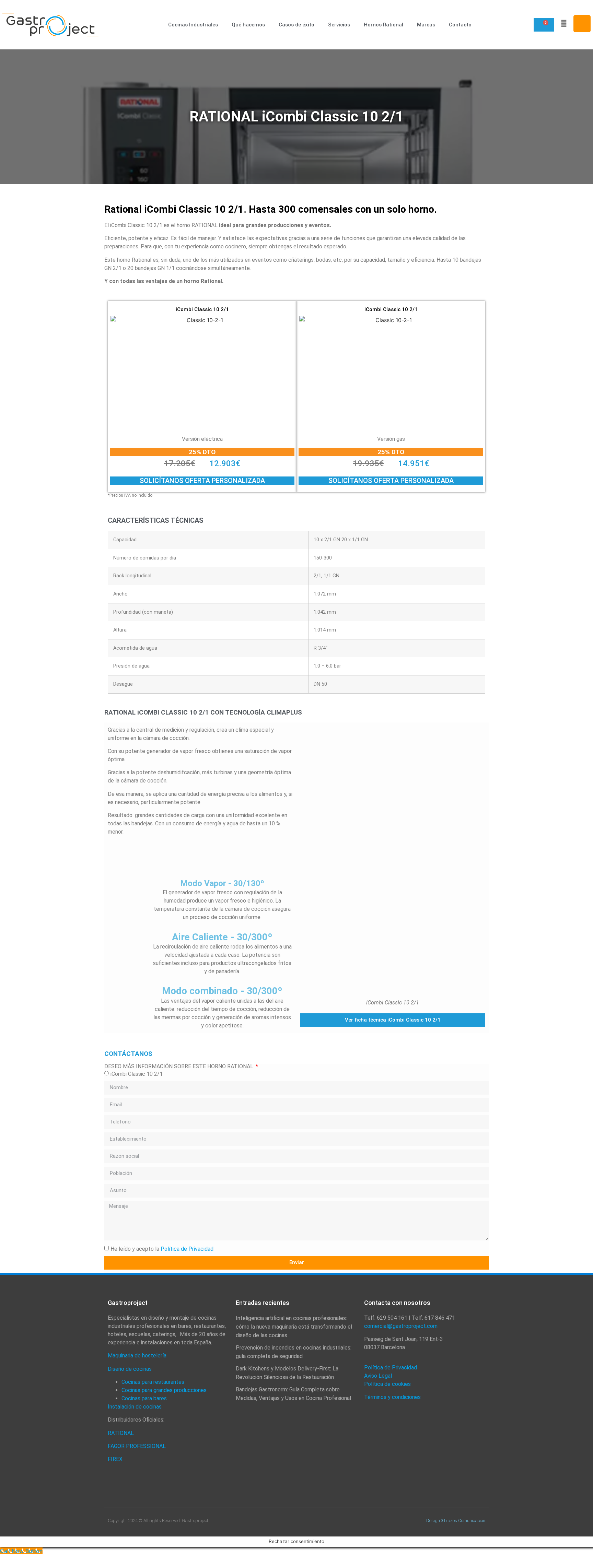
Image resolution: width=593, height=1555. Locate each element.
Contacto (460, 25)
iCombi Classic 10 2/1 (137, 1073)
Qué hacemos (248, 25)
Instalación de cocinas (135, 1406)
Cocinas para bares (144, 1398)
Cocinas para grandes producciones (164, 1390)
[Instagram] (582, 23)
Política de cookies (387, 1384)
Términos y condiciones (392, 1397)
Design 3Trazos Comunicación (455, 1520)
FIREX (115, 1459)
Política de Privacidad (187, 1248)
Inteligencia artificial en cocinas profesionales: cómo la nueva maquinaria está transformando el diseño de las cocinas (294, 1327)
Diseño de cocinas (130, 1369)
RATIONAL (121, 1433)
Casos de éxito (296, 25)
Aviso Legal (378, 1376)
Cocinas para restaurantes (152, 1382)
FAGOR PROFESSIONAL (137, 1446)
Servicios (339, 25)
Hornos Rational (383, 25)
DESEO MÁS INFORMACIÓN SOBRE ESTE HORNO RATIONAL (179, 1066)
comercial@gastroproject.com (401, 1326)
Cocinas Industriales (193, 25)
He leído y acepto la (162, 1248)
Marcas (426, 25)
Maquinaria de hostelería (137, 1355)
